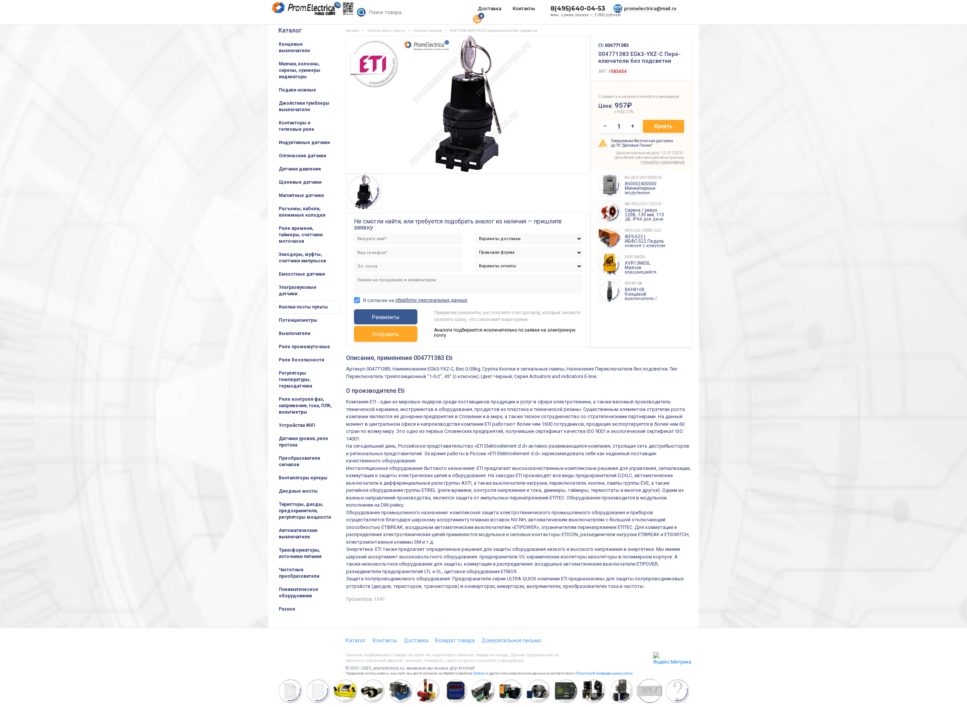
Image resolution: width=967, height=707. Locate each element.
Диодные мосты (298, 491)
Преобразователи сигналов (299, 461)
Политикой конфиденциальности (604, 673)
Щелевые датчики (300, 182)
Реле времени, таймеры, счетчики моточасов (301, 235)
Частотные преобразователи (299, 573)
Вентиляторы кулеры (303, 478)
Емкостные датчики (302, 274)
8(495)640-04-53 (577, 8)
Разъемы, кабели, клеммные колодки (302, 212)
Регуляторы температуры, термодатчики (295, 380)
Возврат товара (455, 640)
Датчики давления (300, 169)
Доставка (489, 8)
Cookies (479, 673)
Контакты (524, 8)
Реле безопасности (301, 360)
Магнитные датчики (301, 195)
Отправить (385, 334)
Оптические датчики (302, 155)
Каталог (290, 30)
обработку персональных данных (431, 300)
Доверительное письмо (511, 640)
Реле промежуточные (304, 346)
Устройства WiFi (297, 425)
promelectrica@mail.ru (650, 8)
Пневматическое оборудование (298, 592)
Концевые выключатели (294, 47)
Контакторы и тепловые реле (296, 126)
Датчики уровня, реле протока (303, 442)
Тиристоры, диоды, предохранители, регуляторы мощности (305, 511)
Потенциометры (298, 320)
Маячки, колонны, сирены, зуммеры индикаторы (299, 70)
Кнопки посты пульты (303, 307)
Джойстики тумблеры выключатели (304, 106)
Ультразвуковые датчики (298, 290)
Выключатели (294, 333)
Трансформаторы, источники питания (300, 553)
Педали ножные (297, 90)
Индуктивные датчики (304, 142)
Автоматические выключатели (298, 534)
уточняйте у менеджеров (662, 162)
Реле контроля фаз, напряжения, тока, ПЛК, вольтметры (305, 406)
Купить (663, 126)
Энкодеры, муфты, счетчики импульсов (302, 258)
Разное (287, 609)
